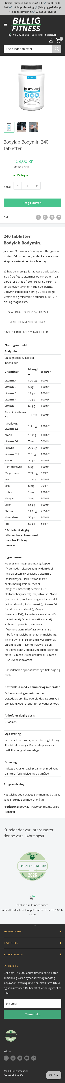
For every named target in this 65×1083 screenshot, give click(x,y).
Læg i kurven (32, 203)
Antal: (7, 187)
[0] (58, 40)
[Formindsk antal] (17, 185)
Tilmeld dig (32, 1014)
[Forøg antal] (36, 185)
